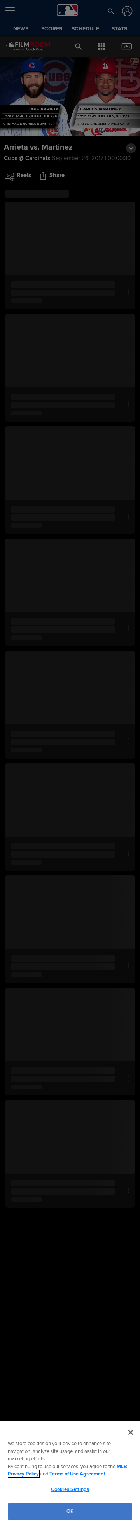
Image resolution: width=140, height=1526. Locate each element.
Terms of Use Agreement (77, 1474)
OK (70, 1511)
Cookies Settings (70, 1489)
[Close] (130, 1432)
